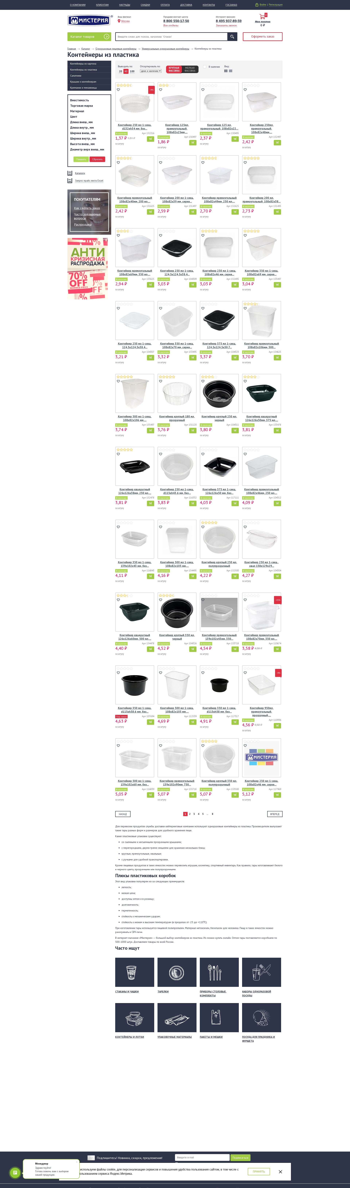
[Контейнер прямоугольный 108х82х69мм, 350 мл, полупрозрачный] (135, 248)
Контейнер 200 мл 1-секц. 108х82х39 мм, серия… (177, 199)
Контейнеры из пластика (83, 69)
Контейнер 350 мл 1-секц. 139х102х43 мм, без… (134, 564)
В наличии (214, 66)
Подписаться (240, 1157)
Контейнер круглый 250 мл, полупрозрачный (219, 564)
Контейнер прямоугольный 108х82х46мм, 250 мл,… (261, 491)
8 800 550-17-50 (176, 21)
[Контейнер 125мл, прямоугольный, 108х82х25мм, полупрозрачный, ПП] (177, 102)
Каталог (82, 36)
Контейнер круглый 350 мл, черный (177, 636)
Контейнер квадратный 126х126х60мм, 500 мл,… (134, 636)
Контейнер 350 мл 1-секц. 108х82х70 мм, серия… (177, 345)
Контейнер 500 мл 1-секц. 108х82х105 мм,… (177, 564)
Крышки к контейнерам (83, 81)
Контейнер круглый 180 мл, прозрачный (177, 418)
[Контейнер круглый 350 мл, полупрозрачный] (219, 758)
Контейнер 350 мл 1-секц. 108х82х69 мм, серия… (261, 272)
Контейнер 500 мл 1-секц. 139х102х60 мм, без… (134, 782)
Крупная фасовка (174, 69)
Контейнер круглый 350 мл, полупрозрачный (219, 782)
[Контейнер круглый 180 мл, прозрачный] (177, 393)
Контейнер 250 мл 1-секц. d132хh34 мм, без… (134, 126)
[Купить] (150, 139)
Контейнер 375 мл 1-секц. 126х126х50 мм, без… (219, 491)
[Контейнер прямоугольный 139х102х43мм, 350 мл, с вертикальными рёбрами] (219, 612)
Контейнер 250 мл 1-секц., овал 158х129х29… (261, 564)
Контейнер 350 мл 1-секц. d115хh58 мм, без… (219, 709)
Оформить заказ (262, 36)
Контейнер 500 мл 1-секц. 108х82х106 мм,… (134, 418)
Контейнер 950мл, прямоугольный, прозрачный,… (261, 711)
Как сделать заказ (87, 208)
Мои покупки (262, 21)
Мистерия (90, 20)
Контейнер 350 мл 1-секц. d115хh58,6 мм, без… (134, 709)
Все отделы (170, 25)
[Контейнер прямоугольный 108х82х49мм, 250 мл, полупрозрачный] (219, 175)
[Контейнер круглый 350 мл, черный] (177, 612)
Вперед (274, 814)
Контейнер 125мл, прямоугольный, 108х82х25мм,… (177, 128)
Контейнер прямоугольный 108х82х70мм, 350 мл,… (261, 636)
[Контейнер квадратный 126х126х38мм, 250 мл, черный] (135, 466)
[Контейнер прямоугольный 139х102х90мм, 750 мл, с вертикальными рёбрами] (177, 758)
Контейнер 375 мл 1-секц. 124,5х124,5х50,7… (219, 345)
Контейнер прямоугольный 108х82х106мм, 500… (261, 345)
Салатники (75, 75)
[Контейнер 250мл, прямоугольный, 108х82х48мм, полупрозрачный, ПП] (261, 102)
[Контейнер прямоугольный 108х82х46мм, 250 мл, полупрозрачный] (261, 466)
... (207, 814)
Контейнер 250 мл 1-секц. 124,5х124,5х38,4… (177, 272)
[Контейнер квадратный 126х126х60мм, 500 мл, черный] (135, 612)
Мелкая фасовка (189, 69)
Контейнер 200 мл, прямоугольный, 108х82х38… (262, 199)
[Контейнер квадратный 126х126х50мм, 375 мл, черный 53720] (261, 393)
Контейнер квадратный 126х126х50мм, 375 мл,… (261, 418)
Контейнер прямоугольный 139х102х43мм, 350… (219, 636)
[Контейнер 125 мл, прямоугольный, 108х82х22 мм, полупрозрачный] (219, 102)
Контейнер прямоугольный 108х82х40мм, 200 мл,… (134, 199)
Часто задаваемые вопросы (87, 216)
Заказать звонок (226, 25)
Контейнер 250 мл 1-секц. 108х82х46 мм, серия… (219, 272)
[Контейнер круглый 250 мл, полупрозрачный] (219, 539)
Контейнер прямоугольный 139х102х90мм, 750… (177, 782)
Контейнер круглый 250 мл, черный (219, 418)
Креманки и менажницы (83, 87)
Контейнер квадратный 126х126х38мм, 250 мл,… (134, 491)
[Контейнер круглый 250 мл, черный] (219, 393)
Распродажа (83, 224)
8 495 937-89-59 (229, 21)
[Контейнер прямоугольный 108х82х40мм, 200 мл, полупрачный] (135, 175)
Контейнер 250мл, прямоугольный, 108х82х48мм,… (261, 128)
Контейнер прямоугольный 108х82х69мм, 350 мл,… (134, 272)
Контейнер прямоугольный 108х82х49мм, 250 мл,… (219, 199)
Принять (259, 1171)
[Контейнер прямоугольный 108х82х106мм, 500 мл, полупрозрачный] (261, 321)
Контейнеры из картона (83, 63)
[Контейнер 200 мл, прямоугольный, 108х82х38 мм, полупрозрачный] (261, 175)
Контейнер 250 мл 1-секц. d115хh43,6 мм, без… (177, 491)
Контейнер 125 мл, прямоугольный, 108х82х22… (219, 126)
